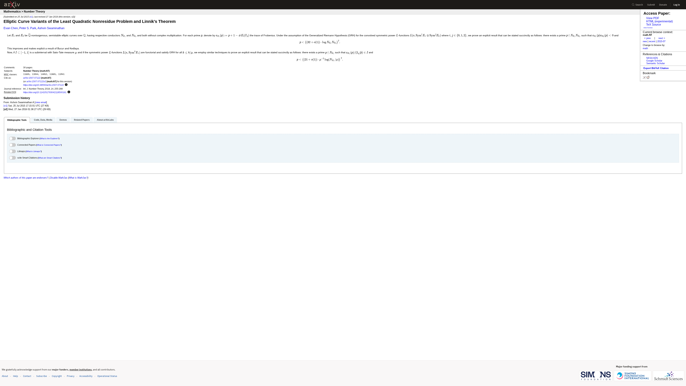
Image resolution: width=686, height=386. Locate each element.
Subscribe (41, 376)
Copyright (57, 376)
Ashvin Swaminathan (51, 28)
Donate (663, 4)
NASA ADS (652, 58)
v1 (31, 17)
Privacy (70, 376)
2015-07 (661, 41)
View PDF (652, 18)
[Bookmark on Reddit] (648, 78)
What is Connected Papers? (49, 145)
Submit (651, 4)
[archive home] (12, 4)
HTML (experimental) (659, 21)
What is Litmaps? (33, 151)
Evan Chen (11, 28)
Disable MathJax (58, 177)
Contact (27, 376)
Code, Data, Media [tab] (43, 120)
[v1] (6, 105)
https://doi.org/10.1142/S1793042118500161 (44, 92)
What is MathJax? (78, 177)
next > (661, 38)
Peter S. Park (27, 28)
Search (639, 4)
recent (652, 41)
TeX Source (653, 24)
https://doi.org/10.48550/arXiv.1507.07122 (43, 85)
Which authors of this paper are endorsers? (26, 177)
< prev (647, 38)
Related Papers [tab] (82, 120)
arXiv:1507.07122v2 (36, 81)
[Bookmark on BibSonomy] (644, 78)
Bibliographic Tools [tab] (17, 120)
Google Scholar (654, 60)
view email (40, 102)
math (645, 48)
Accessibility (85, 376)
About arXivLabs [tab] (105, 120)
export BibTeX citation (656, 68)
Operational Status (107, 376)
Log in (676, 4)
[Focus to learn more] (66, 84)
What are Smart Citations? (49, 158)
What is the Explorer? (49, 138)
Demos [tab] (63, 120)
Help (15, 376)
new (645, 41)
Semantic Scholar (655, 63)
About (5, 376)
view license (648, 28)
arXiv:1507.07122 (32, 78)
